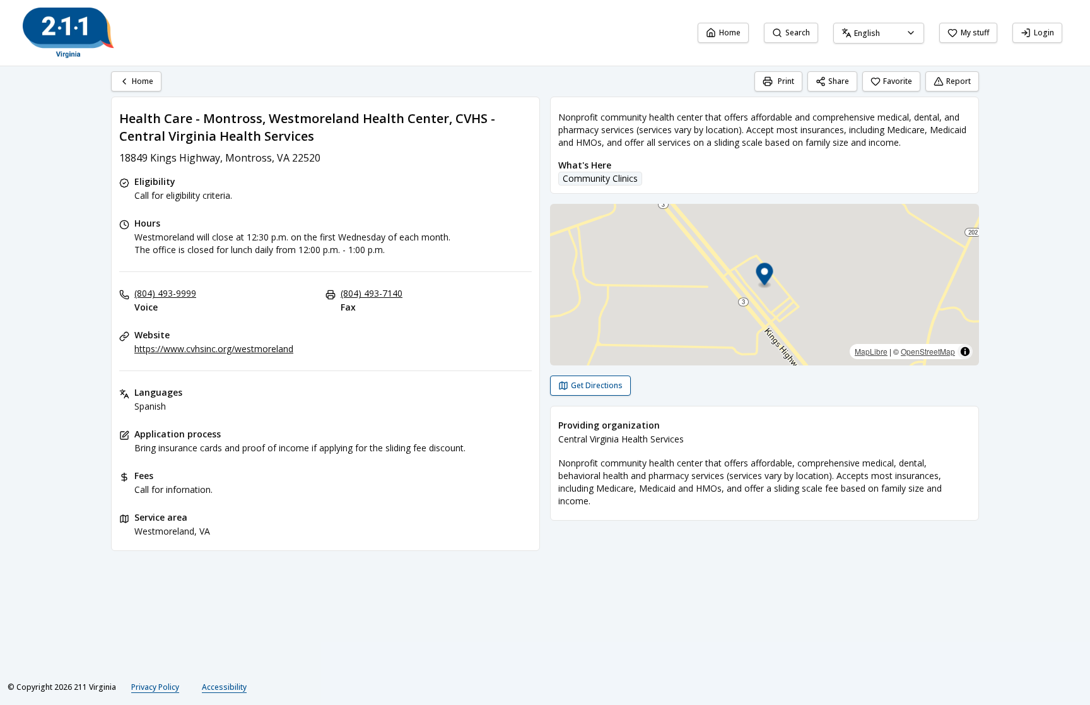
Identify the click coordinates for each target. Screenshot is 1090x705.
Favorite (897, 81)
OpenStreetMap (928, 351)
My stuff (975, 32)
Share (838, 81)
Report (958, 81)
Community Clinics (600, 178)
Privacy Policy (155, 687)
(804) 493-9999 (165, 293)
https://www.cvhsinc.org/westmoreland (213, 349)
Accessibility (224, 687)
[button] (764, 276)
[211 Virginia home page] (68, 33)
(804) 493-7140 (371, 293)
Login (1044, 32)
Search (797, 32)
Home (730, 32)
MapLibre (871, 351)
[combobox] (878, 33)
